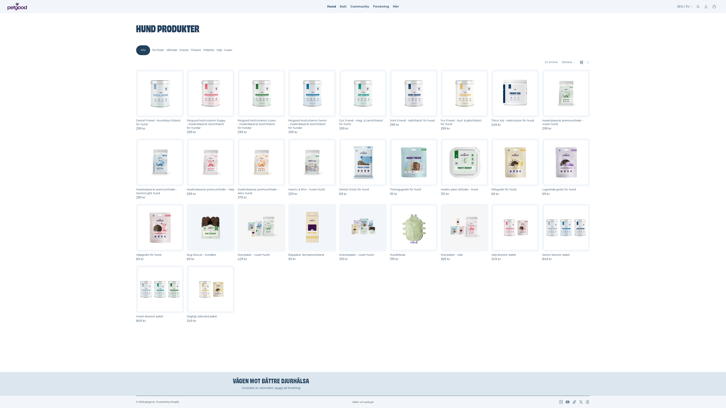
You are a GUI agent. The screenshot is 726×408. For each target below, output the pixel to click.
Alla (143, 50)
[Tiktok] (574, 402)
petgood (150, 401)
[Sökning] (698, 6)
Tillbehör (209, 50)
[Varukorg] (714, 6)
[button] (568, 62)
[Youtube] (567, 402)
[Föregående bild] (345, 93)
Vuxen (228, 50)
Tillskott (196, 50)
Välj (181, 111)
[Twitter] (581, 402)
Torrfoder (158, 50)
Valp (219, 50)
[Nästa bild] (381, 93)
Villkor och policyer (363, 402)
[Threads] (587, 402)
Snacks (184, 50)
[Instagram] (561, 402)
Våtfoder (172, 50)
